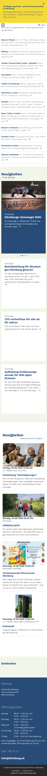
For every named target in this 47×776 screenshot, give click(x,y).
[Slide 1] (20, 255)
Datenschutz (28, 771)
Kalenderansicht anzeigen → (32, 438)
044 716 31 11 (9, 751)
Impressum (16, 771)
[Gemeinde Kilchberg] (9, 25)
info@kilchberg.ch (13, 758)
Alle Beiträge (9, 177)
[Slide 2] (22, 255)
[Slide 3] (24, 255)
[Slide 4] (26, 255)
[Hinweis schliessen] (43, 4)
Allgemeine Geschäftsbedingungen (23, 773)
